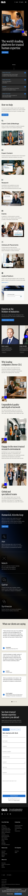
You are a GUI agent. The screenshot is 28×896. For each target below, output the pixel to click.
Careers (3, 867)
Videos (3, 856)
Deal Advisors (4, 837)
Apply (16, 852)
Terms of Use (4, 881)
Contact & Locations (6, 864)
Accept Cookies (18, 893)
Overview (4, 825)
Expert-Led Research (6, 832)
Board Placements (5, 836)
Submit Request (14, 795)
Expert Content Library (6, 829)
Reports (3, 855)
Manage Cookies (10, 893)
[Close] (26, 890)
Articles (3, 852)
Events (3, 840)
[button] (16, 2)
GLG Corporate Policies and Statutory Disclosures (11, 884)
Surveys (3, 833)
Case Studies (4, 853)
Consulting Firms (18, 828)
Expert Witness (5, 839)
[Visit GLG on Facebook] (10, 814)
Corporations (17, 831)
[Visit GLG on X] (4, 814)
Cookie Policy (4, 882)
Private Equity (18, 826)
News (3, 865)
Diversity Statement (5, 887)
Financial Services (18, 825)
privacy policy (17, 800)
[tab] (6, 729)
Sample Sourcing (5, 835)
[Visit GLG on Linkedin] (2, 814)
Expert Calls (4, 826)
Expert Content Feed (6, 831)
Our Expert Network (6, 844)
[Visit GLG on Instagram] (7, 814)
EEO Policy (3, 885)
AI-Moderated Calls (6, 828)
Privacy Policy (4, 879)
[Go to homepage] (4, 810)
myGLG (3, 842)
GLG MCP (4, 843)
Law (16, 829)
